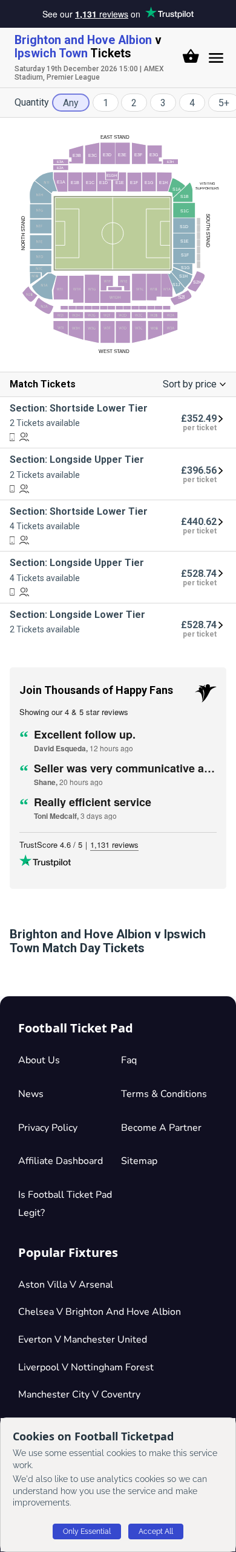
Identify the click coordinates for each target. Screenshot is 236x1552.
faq (129, 1060)
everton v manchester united (82, 1339)
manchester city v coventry (79, 1394)
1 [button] (105, 103)
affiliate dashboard (60, 1161)
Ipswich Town (51, 53)
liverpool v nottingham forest (86, 1367)
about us (39, 1060)
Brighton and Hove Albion (83, 40)
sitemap (139, 1161)
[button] (191, 55)
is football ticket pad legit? (65, 1204)
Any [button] (71, 103)
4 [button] (192, 103)
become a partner (161, 1127)
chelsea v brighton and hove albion (99, 1311)
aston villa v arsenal (65, 1284)
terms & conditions (164, 1094)
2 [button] (134, 103)
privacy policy (47, 1127)
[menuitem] (118, 422)
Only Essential (87, 1531)
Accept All (156, 1531)
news (31, 1094)
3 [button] (163, 103)
